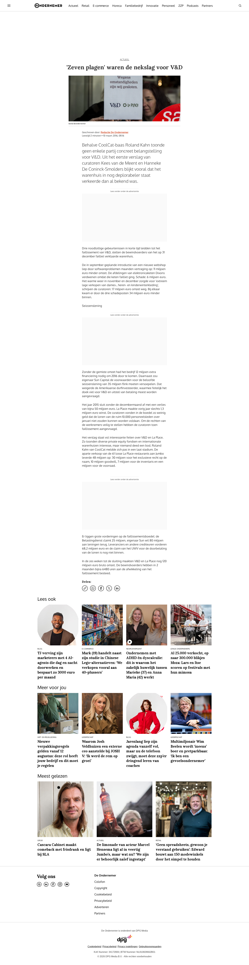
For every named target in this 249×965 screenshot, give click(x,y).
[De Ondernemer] (48, 5)
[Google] (39, 884)
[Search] (240, 6)
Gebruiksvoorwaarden (150, 946)
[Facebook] (53, 884)
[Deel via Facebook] (101, 588)
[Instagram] (60, 884)
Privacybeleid (109, 946)
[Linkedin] (46, 884)
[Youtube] (67, 884)
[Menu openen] (9, 6)
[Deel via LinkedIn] (117, 588)
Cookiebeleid (94, 946)
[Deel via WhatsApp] (93, 588)
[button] (128, 946)
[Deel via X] (109, 588)
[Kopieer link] (85, 588)
